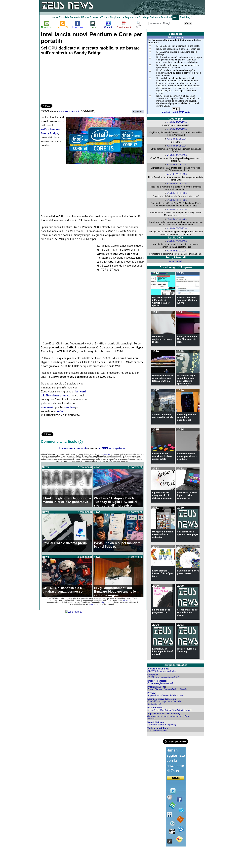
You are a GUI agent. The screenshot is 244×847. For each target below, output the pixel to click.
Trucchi (105, 17)
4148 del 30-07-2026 (177, 250)
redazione (104, 602)
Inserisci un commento (73, 448)
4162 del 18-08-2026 (177, 129)
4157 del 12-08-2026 (177, 164)
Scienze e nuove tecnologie (161, 699)
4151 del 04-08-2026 (177, 219)
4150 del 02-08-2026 (177, 228)
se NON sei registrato (111, 448)
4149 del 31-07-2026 (177, 241)
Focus (85, 17)
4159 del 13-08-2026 (177, 155)
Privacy (151, 693)
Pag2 (189, 17)
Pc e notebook (154, 707)
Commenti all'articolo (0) (62, 441)
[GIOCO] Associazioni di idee (161, 671)
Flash (182, 17)
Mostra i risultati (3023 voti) (176, 112)
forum (91, 604)
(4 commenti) (135, 512)
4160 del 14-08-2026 (177, 145)
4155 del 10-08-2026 (177, 183)
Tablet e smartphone (157, 728)
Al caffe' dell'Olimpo (157, 668)
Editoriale (64, 17)
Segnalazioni (131, 17)
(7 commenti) (84, 467)
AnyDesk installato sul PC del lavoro (165, 695)
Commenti (138, 111)
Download (166, 17)
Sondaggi (144, 17)
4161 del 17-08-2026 (177, 139)
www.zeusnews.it (68, 111)
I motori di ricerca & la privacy (161, 724)
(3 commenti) (84, 556)
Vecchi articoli (175, 261)
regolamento (105, 454)
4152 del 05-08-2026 (177, 209)
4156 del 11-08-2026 (177, 174)
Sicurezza (95, 17)
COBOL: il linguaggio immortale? (163, 677)
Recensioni (76, 17)
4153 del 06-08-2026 (177, 200)
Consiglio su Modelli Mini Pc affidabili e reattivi (169, 710)
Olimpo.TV (153, 674)
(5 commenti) (135, 467)
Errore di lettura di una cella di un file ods (167, 689)
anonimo (69, 407)
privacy (125, 600)
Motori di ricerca (155, 722)
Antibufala (155, 17)
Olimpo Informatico (176, 665)
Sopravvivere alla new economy (163, 713)
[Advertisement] (65, 80)
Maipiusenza (117, 17)
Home (55, 17)
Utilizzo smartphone (156, 730)
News (175, 17)
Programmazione (156, 687)
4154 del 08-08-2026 (177, 193)
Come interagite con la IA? (160, 683)
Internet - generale (156, 681)
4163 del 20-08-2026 (177, 122)
